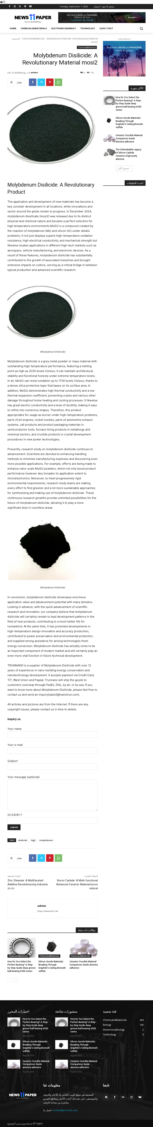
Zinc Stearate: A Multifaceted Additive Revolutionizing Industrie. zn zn (27, 884)
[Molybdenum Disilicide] (52, 313)
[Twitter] (20, 6)
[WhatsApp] (58, 82)
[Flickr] (123, 1097)
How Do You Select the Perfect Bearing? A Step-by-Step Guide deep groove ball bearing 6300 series (129, 103)
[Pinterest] (50, 82)
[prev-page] (9, 979)
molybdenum (46, 840)
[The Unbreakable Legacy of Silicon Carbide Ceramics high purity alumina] (109, 152)
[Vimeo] (25, 6)
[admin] (22, 908)
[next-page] (15, 979)
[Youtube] (30, 6)
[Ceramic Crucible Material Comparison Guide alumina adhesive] (84, 948)
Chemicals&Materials (33, 38)
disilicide (22, 840)
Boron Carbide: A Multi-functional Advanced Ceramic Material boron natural (77, 884)
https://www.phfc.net (47, 911)
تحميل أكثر (123, 168)
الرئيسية (16, 38)
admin (34, 72)
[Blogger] (106, 1097)
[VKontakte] (140, 1097)
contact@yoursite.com (65, 1110)
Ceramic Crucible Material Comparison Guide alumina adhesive (84, 964)
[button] (141, 28)
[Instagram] (15, 6)
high (33, 840)
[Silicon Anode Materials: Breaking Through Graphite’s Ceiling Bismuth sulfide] (52, 948)
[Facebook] (9, 6)
